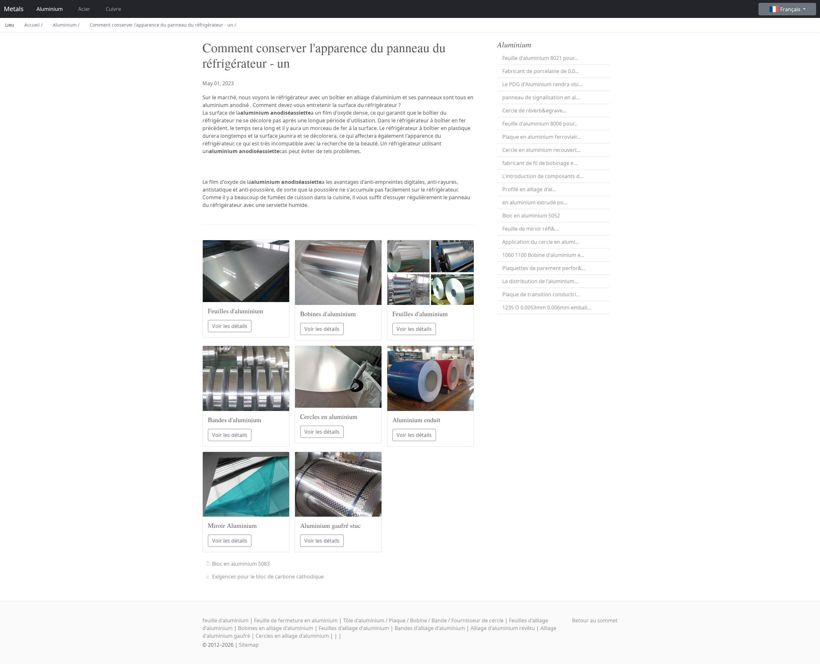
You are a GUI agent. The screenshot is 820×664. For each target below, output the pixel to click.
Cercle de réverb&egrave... (534, 110)
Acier (84, 8)
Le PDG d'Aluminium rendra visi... (542, 84)
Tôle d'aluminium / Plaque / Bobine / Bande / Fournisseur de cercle (423, 620)
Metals (14, 8)
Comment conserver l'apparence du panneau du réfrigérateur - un (163, 25)
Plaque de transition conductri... (541, 294)
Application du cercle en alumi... (540, 241)
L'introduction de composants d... (542, 176)
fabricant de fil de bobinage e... (539, 163)
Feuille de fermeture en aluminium (296, 620)
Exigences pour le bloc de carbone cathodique (268, 576)
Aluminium (50, 8)
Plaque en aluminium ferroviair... (541, 136)
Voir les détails (229, 326)
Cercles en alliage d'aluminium (292, 635)
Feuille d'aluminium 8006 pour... (540, 123)
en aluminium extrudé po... (534, 202)
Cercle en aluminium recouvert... (541, 149)
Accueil (33, 25)
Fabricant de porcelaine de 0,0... (540, 71)
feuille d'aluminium (225, 620)
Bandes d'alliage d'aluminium (430, 628)
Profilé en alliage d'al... (529, 189)
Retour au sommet (595, 620)
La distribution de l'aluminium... (540, 281)
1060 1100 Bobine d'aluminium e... (543, 254)
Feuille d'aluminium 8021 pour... (540, 57)
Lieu (9, 25)
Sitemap (249, 644)
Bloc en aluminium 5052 (531, 215)
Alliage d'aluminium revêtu (503, 628)
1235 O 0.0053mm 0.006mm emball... (546, 307)
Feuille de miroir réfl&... (530, 228)
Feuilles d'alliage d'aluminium (354, 628)
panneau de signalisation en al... (541, 97)
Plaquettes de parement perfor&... (544, 268)
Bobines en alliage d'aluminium (275, 628)
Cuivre (113, 8)
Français (791, 9)
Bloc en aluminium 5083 (241, 563)
